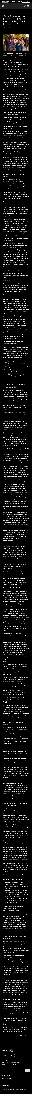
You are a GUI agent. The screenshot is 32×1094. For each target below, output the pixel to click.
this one (21, 441)
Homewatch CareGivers (10, 707)
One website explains (10, 609)
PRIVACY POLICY (6, 1075)
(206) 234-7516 (15, 1)
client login (7, 1055)
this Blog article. (10, 668)
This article (23, 437)
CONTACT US (5, 1085)
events (5, 1)
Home (20, 1031)
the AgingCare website (13, 646)
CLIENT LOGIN (26, 1)
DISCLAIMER (5, 1082)
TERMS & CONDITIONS (8, 1079)
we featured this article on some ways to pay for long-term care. (15, 566)
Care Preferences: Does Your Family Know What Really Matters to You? (15, 1029)
